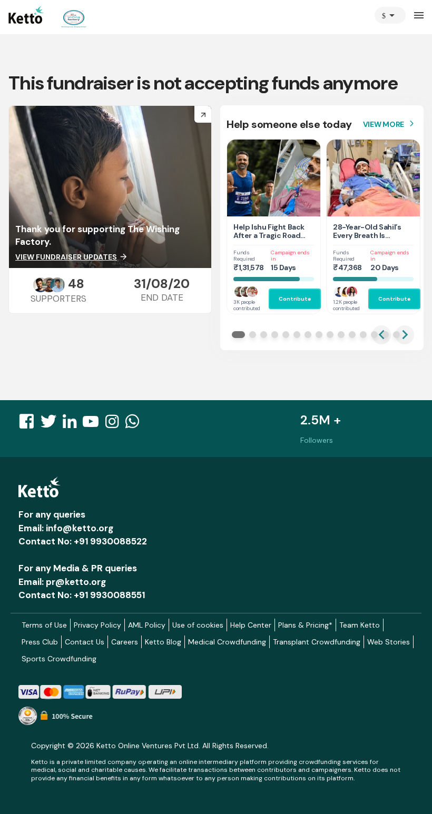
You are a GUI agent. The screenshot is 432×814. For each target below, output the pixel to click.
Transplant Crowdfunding (316, 642)
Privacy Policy (97, 625)
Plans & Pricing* (305, 625)
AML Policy (146, 625)
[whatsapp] (135, 424)
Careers (124, 642)
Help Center (250, 625)
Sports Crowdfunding (59, 658)
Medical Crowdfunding (227, 642)
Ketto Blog (163, 642)
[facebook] (29, 424)
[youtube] (94, 424)
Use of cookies (197, 625)
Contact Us (84, 642)
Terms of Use (44, 625)
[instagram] (115, 424)
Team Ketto (359, 625)
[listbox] (390, 15)
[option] (390, 15)
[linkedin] (73, 424)
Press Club (40, 642)
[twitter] (52, 424)
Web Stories (388, 642)
